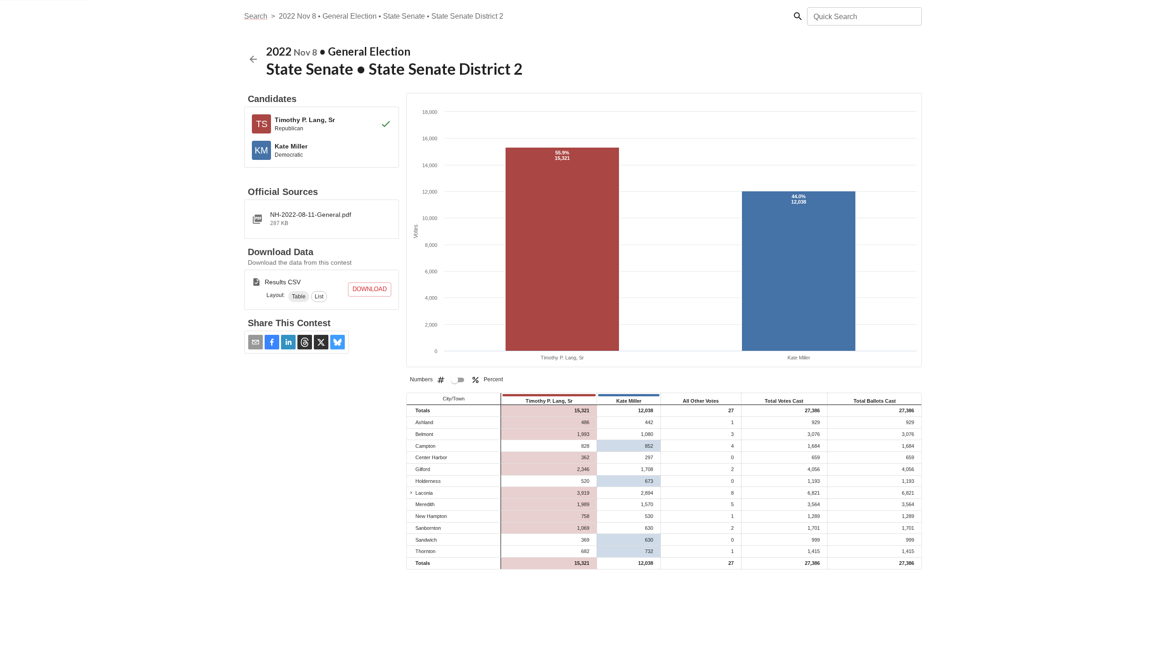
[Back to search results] (253, 59)
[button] (298, 296)
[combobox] (864, 16)
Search (255, 16)
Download (370, 289)
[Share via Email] (255, 342)
